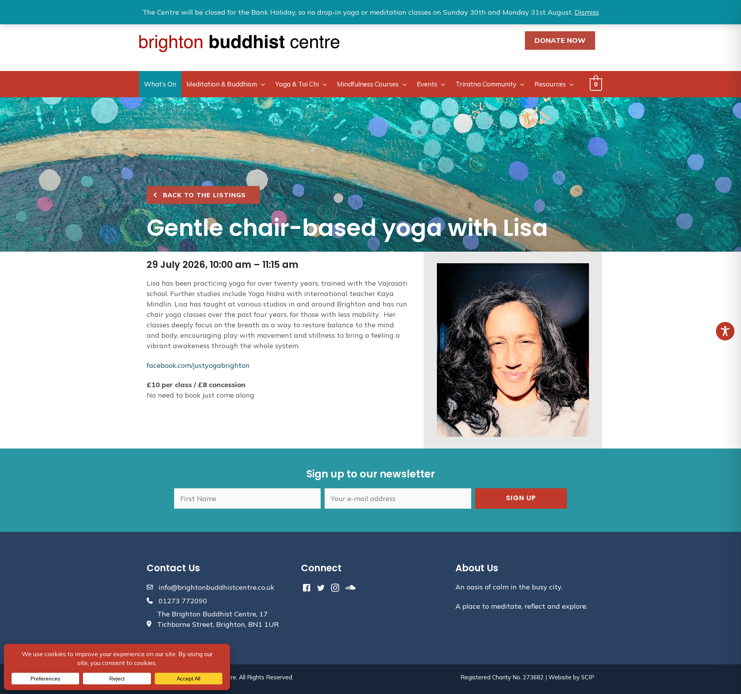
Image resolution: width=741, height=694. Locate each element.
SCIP (587, 677)
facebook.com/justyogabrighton (198, 365)
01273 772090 (183, 600)
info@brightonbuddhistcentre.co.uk (216, 587)
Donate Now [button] (560, 40)
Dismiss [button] (587, 12)
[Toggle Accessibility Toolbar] (725, 331)
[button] (521, 498)
